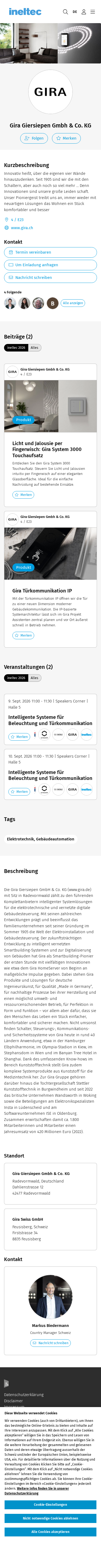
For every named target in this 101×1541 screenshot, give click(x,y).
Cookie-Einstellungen (50, 1505)
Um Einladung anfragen (36, 264)
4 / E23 (17, 219)
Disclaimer (13, 1400)
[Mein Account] (83, 11)
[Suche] (65, 11)
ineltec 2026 (16, 348)
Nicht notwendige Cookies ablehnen (50, 1518)
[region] (50, 1474)
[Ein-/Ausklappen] (92, 11)
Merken (69, 138)
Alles (34, 348)
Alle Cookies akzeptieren (51, 1532)
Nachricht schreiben (33, 277)
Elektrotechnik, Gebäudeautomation (40, 839)
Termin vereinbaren (33, 252)
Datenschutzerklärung (24, 1394)
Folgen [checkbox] (38, 138)
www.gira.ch (22, 227)
